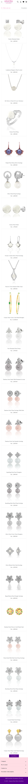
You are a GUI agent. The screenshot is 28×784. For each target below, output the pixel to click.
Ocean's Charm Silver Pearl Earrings (14, 255)
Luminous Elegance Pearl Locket (14, 70)
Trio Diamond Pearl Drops (14, 348)
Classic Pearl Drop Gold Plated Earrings (14, 750)
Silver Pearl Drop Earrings (14, 193)
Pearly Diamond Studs (14, 39)
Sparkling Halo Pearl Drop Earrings (14, 503)
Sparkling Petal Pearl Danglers (14, 472)
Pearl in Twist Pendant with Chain (14, 286)
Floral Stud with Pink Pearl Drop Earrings (14, 658)
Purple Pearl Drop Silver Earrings (14, 162)
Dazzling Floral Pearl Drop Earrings (14, 689)
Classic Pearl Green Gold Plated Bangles (14, 317)
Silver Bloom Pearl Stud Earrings (14, 565)
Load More (14, 755)
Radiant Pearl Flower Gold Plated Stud (14, 627)
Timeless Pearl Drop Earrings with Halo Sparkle (14, 411)
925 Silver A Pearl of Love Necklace (14, 101)
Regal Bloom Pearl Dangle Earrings (14, 596)
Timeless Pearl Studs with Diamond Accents (14, 379)
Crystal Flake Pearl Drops (14, 719)
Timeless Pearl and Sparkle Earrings (14, 441)
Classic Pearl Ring (14, 132)
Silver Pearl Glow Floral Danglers (14, 534)
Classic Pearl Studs (14, 224)
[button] (1, 1)
